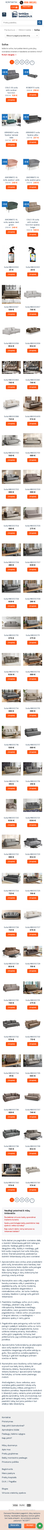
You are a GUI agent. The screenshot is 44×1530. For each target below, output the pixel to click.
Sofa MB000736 (11, 1110)
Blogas (5, 1488)
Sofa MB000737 (32, 1110)
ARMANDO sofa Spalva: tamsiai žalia (11, 135)
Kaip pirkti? (7, 1438)
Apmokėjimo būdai (10, 1429)
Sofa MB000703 (32, 489)
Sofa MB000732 (11, 1037)
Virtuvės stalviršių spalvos (14, 1493)
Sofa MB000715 (33, 708)
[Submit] (39, 22)
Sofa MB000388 (11, 416)
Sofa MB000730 (11, 1000)
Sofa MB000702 (11, 489)
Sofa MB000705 (32, 526)
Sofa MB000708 (11, 599)
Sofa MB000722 (11, 854)
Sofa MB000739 (32, 1146)
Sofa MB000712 (11, 672)
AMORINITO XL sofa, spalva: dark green (11, 222)
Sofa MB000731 (33, 1000)
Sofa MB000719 (33, 781)
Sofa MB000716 (11, 745)
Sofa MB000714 (11, 708)
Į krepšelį (11, 100)
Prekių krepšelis (9, 1477)
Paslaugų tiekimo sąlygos (13, 1434)
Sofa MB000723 (32, 854)
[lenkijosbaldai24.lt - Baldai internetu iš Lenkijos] (22, 14)
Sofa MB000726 (11, 927)
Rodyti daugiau (9, 55)
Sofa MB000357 (32, 307)
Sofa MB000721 (33, 818)
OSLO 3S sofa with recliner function (11, 90)
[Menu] (4, 14)
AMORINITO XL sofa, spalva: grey (32, 178)
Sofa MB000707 (32, 562)
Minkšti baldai (25, 30)
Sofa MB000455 (32, 416)
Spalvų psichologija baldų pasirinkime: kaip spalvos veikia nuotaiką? (21, 1224)
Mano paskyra (8, 1473)
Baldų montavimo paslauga (14, 1457)
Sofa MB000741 (33, 1182)
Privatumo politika (10, 1462)
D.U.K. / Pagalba (9, 1481)
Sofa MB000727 (32, 927)
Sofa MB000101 (33, 267)
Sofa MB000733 (32, 1037)
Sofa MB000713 (33, 672)
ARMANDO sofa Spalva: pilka (33, 133)
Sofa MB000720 (11, 818)
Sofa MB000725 (32, 891)
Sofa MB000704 (11, 526)
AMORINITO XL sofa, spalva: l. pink (11, 178)
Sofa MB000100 (11, 267)
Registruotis (7, 1469)
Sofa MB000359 (32, 343)
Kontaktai (6, 1417)
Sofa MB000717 (33, 745)
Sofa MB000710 (11, 635)
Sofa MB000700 (11, 453)
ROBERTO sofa (32, 87)
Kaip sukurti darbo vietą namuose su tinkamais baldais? (19, 1230)
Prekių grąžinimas (10, 1453)
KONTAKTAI (11, 2)
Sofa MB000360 (11, 380)
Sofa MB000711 (33, 635)
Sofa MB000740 (11, 1182)
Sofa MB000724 (11, 891)
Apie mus (6, 1449)
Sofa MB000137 (11, 307)
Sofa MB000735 (32, 1073)
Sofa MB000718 (11, 781)
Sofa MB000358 (11, 343)
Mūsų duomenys (9, 1445)
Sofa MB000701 (32, 453)
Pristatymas (7, 1421)
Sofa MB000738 (11, 1146)
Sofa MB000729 (32, 964)
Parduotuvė (9, 30)
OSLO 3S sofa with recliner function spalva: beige (33, 223)
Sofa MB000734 (11, 1073)
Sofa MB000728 (11, 964)
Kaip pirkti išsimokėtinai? (13, 1425)
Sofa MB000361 (33, 380)
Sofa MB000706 (11, 562)
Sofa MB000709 (32, 599)
